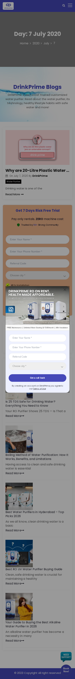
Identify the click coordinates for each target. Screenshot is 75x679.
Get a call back (37, 378)
